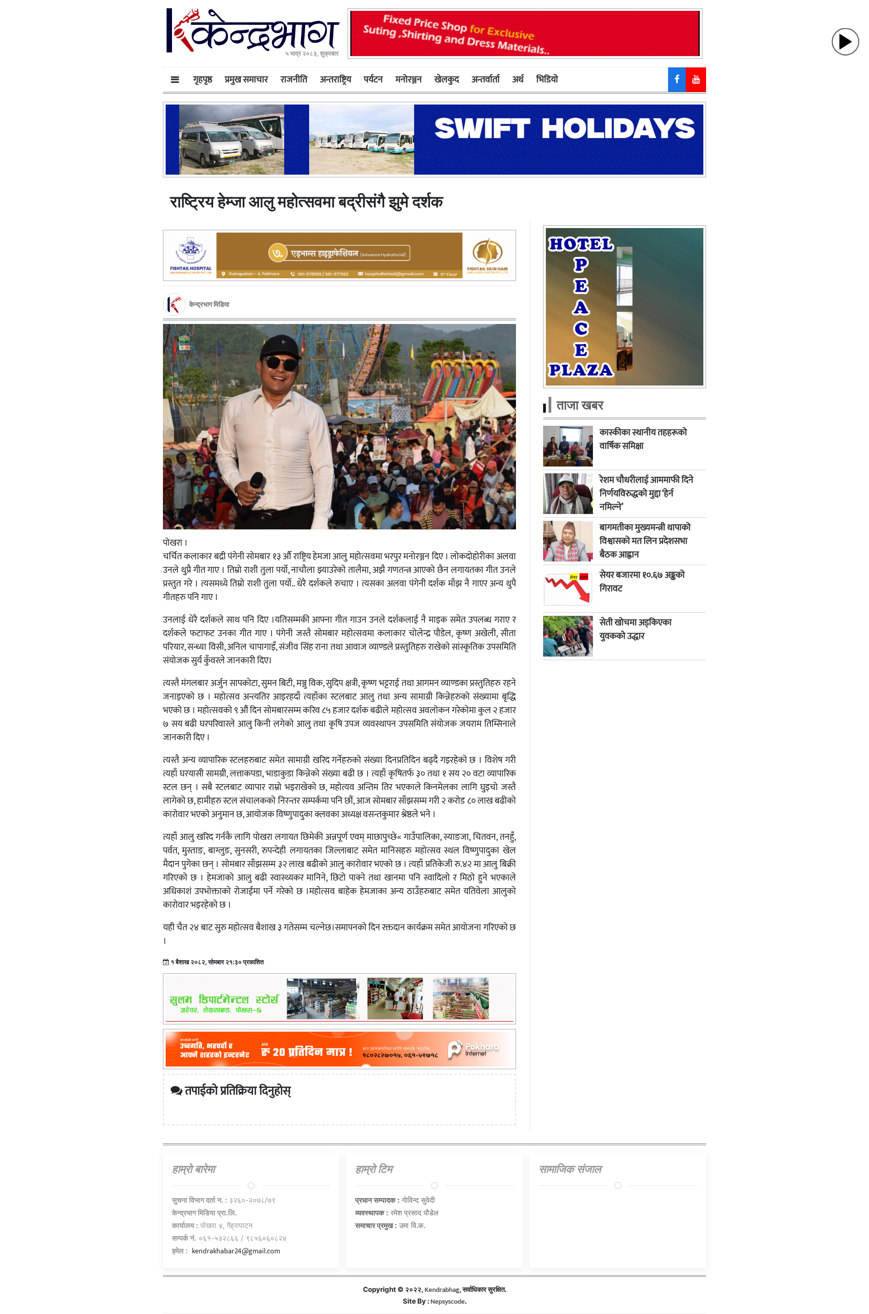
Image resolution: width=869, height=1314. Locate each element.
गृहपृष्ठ (202, 79)
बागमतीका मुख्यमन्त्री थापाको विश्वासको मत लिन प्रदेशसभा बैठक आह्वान (645, 541)
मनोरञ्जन (409, 79)
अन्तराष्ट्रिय (335, 79)
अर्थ (518, 79)
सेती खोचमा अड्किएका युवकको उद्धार (636, 629)
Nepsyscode (447, 1301)
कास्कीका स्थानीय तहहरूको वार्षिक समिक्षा (643, 439)
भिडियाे (547, 79)
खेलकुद (446, 79)
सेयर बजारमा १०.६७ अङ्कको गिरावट (642, 581)
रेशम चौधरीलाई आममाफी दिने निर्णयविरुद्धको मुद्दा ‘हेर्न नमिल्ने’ (646, 493)
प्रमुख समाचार (246, 79)
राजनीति (294, 79)
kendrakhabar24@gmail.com (236, 1251)
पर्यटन (373, 79)
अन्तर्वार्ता (486, 79)
